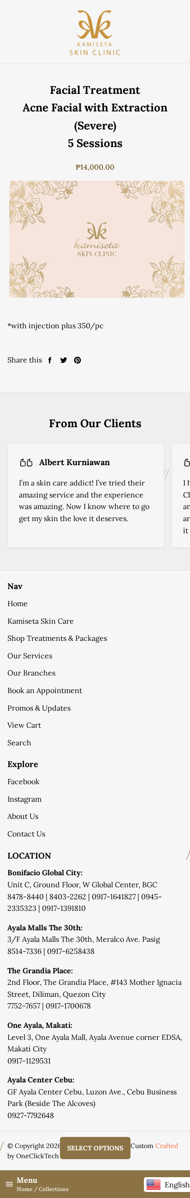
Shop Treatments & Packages (57, 638)
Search (19, 742)
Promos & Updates (39, 708)
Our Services (29, 655)
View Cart (24, 725)
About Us (22, 816)
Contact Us (26, 833)
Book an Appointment (44, 690)
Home (17, 603)
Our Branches (31, 672)
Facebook (23, 781)
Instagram (24, 799)
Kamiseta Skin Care (40, 621)
